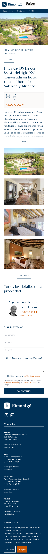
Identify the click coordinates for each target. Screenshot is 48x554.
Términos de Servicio (30, 383)
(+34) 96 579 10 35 (11, 462)
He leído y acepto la (23, 376)
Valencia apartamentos (13, 444)
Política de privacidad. (23, 542)
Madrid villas (9, 514)
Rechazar (10, 549)
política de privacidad (32, 376)
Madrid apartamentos (12, 511)
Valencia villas (9, 447)
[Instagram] (6, 415)
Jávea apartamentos (11, 467)
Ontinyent (21, 11)
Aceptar (22, 549)
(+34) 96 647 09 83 (12, 484)
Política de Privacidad (11, 383)
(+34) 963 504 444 (30, 312)
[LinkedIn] (12, 415)
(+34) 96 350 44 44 (12, 439)
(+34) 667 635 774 (11, 506)
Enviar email (26, 315)
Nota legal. (8, 542)
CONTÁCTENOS (24, 391)
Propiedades (8, 11)
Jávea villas (8, 469)
